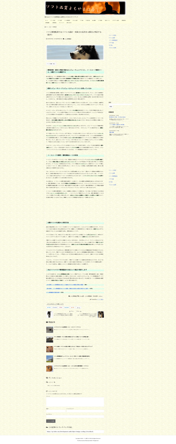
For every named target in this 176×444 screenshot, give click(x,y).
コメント (48, 396)
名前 (47, 408)
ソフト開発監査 (67, 38)
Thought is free (95, 440)
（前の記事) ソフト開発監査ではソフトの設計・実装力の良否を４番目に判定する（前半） (67, 288)
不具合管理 (95, 296)
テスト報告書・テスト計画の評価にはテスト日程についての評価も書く (71, 336)
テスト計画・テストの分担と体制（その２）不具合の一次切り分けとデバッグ (73, 346)
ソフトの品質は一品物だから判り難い (117, 124)
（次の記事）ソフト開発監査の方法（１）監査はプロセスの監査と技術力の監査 (64, 284)
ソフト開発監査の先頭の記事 (52, 292)
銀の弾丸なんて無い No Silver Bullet (117, 117)
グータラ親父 (100, 299)
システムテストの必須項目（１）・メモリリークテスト (67, 327)
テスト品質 (81, 296)
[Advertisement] (75, 209)
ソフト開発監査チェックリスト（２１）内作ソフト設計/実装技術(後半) (72, 356)
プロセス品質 (112, 47)
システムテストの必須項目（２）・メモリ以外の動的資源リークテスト (71, 366)
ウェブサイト (49, 414)
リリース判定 (112, 35)
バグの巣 (111, 42)
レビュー (101, 296)
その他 (110, 45)
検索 (110, 102)
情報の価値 (111, 132)
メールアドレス (70, 408)
